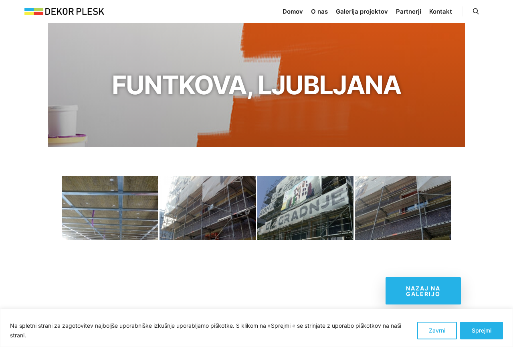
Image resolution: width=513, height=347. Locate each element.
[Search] (476, 11)
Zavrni (437, 330)
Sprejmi (481, 330)
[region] (256, 328)
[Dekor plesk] (64, 11)
